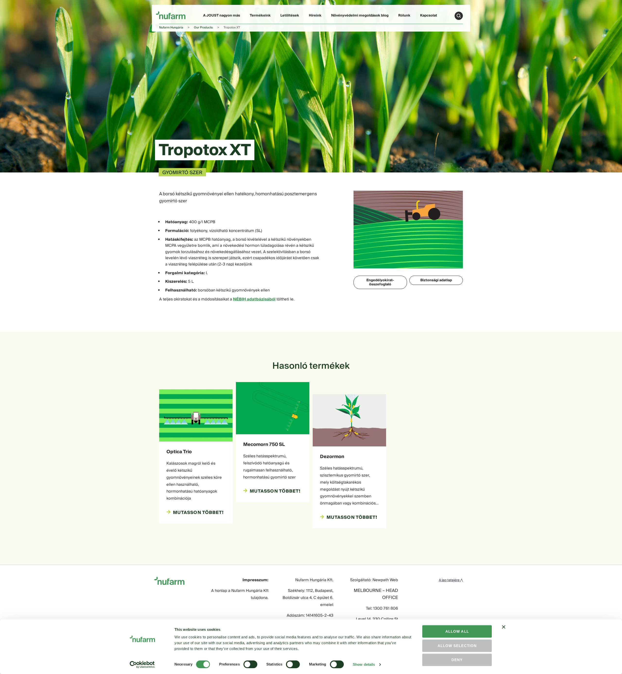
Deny (457, 660)
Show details (364, 664)
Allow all (457, 631)
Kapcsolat (428, 15)
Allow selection (457, 646)
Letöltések (289, 15)
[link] (170, 15)
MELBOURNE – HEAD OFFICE (376, 594)
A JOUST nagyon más (221, 15)
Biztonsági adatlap (436, 280)
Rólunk (404, 15)
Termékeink (260, 15)
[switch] (250, 664)
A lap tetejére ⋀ (451, 580)
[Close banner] (503, 631)
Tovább (459, 16)
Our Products (203, 27)
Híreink (315, 15)
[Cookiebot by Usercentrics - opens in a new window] (142, 664)
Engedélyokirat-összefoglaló (380, 282)
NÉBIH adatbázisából (254, 299)
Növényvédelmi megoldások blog (360, 15)
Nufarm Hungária (171, 27)
